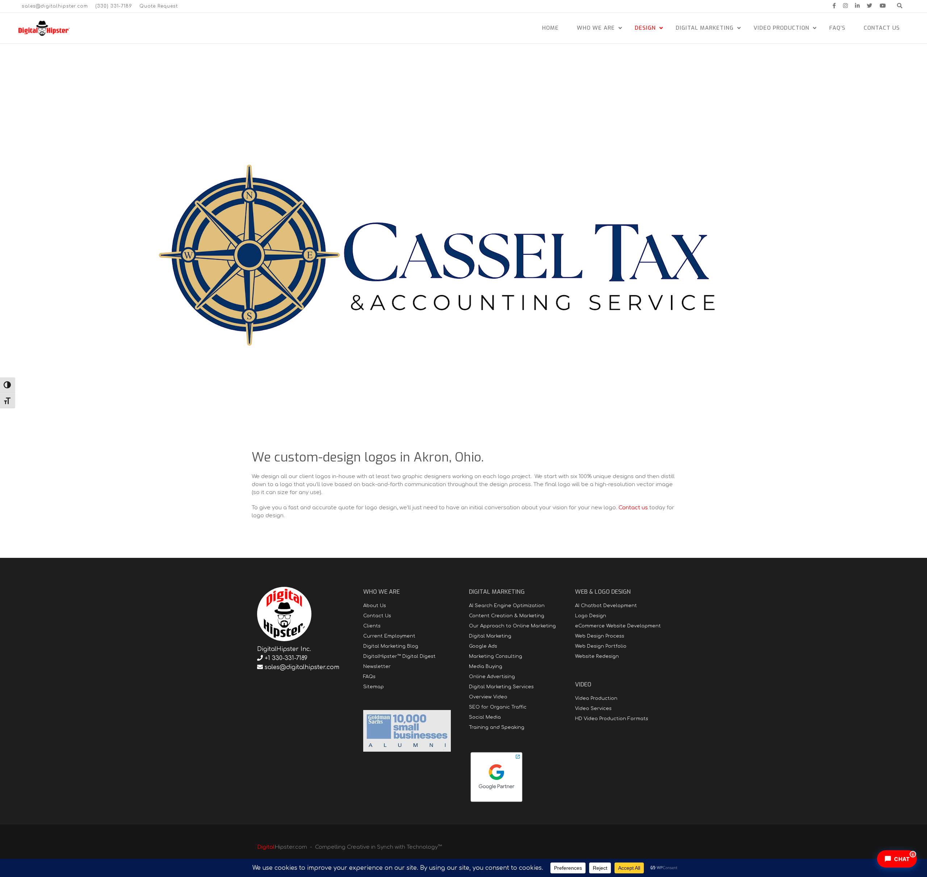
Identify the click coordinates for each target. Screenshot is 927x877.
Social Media (485, 717)
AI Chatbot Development (606, 605)
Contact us (633, 508)
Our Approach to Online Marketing (512, 625)
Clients (372, 625)
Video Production (781, 28)
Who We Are (596, 28)
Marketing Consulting (495, 656)
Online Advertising (492, 676)
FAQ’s (837, 28)
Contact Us (882, 28)
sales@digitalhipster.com (55, 6)
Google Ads (483, 646)
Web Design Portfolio (600, 646)
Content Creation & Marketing (506, 615)
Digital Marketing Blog (390, 646)
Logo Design (590, 615)
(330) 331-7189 (113, 6)
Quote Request (158, 6)
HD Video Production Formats (611, 718)
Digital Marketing (705, 28)
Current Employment (389, 636)
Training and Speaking (496, 727)
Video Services (593, 708)
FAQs (369, 676)
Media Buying (485, 666)
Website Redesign (597, 656)
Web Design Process (599, 636)
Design (645, 28)
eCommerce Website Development (618, 625)
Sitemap (373, 686)
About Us (374, 605)
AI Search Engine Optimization (507, 605)
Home (550, 28)
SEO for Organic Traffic (498, 707)
